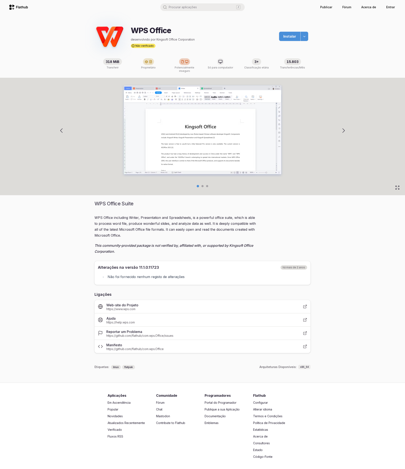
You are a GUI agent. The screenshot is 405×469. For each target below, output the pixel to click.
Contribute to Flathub (170, 423)
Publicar (326, 7)
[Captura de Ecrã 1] (202, 186)
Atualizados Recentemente (126, 423)
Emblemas (212, 423)
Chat (159, 409)
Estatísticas (260, 429)
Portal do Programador (220, 402)
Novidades (115, 416)
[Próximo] (343, 130)
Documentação (215, 416)
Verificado (115, 429)
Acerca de (368, 7)
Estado (258, 450)
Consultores (261, 443)
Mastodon (163, 416)
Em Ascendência (119, 402)
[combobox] (202, 7)
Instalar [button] (289, 36)
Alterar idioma (262, 409)
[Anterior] (61, 130)
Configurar (260, 402)
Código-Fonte (263, 456)
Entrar (390, 7)
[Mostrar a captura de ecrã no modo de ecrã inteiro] (397, 188)
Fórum (346, 7)
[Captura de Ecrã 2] (207, 186)
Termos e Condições (267, 416)
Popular (113, 409)
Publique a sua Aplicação (222, 409)
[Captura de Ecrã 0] (198, 186)
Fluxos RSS (115, 436)
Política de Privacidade (269, 423)
